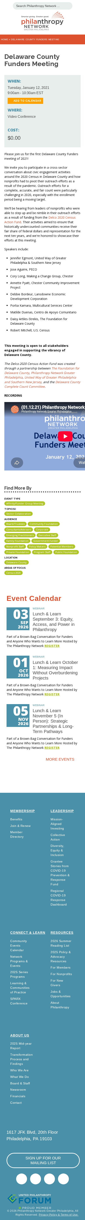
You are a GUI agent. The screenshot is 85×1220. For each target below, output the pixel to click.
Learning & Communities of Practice (20, 987)
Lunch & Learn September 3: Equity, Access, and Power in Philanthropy (54, 622)
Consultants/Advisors (18, 529)
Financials (17, 1096)
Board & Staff (20, 1083)
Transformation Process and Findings (21, 1059)
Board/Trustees (15, 523)
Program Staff (42, 552)
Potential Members (61, 546)
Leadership (62, 811)
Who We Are (19, 1070)
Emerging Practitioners (20, 535)
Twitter (21, 1178)
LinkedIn (35, 1178)
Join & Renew (20, 826)
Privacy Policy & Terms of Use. (58, 1214)
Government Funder (45, 540)
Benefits (16, 819)
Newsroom (18, 1089)
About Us (19, 1035)
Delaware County (16, 562)
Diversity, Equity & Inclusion (57, 850)
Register (52, 646)
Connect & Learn (27, 932)
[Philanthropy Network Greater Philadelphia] (42, 15)
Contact (16, 1102)
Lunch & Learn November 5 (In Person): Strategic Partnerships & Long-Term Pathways (53, 721)
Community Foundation (44, 523)
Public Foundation (66, 552)
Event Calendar (34, 598)
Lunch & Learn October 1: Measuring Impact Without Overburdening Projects (55, 670)
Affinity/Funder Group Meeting (24, 503)
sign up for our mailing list (43, 1160)
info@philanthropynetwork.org (49, 1178)
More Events (60, 759)
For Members (61, 967)
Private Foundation (17, 552)
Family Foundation (17, 540)
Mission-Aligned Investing (57, 824)
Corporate (42, 529)
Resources (62, 932)
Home (4, 39)
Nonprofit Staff (15, 546)
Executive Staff (47, 535)
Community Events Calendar (18, 945)
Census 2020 (13, 572)
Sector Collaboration (18, 513)
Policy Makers (37, 546)
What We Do (19, 1077)
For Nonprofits (61, 974)
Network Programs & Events (19, 961)
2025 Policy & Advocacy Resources (61, 956)
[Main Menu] (5, 5)
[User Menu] (79, 5)
